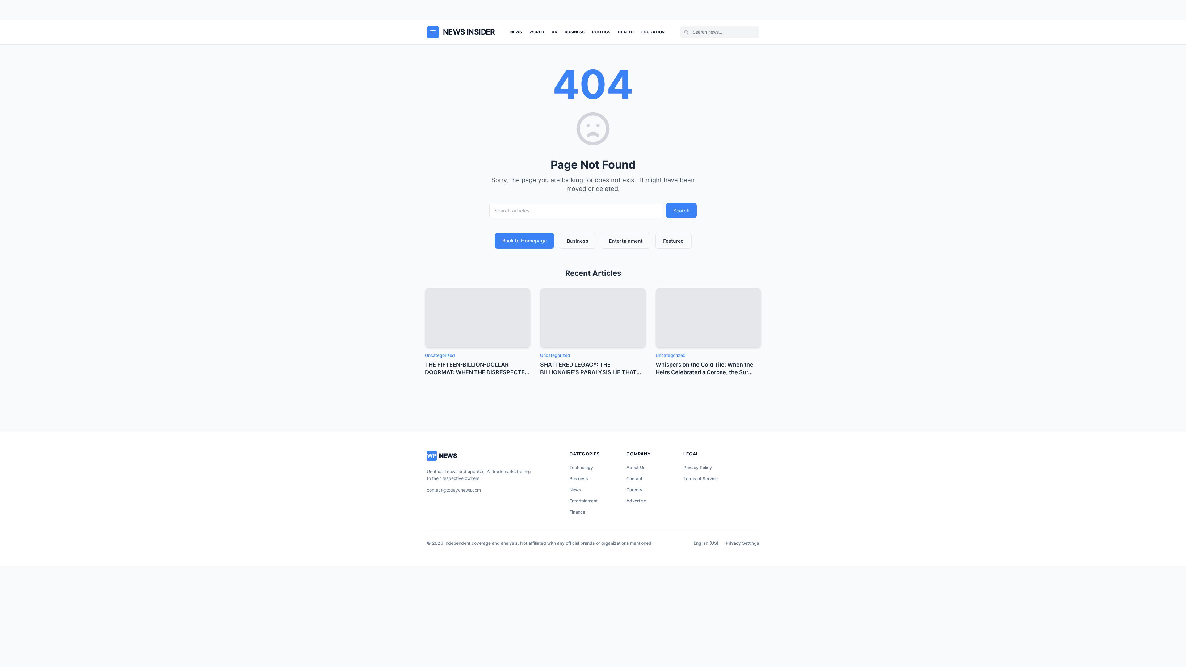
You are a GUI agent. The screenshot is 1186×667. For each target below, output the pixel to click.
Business (575, 32)
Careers (634, 489)
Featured (673, 241)
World (536, 32)
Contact (634, 478)
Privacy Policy (697, 467)
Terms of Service (700, 478)
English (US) (706, 543)
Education (653, 32)
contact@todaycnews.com (454, 490)
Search (681, 211)
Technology (581, 467)
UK (554, 32)
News (516, 32)
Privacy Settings (742, 543)
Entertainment (626, 241)
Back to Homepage (524, 240)
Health (626, 32)
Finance (577, 511)
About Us (636, 467)
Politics (601, 32)
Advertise (636, 500)
